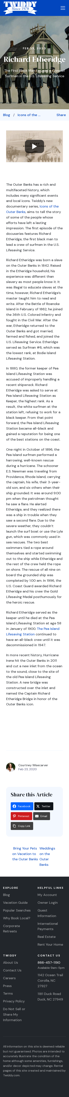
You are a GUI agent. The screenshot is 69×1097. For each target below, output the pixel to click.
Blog (6, 115)
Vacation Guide (15, 902)
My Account (47, 895)
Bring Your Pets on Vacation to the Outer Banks (25, 854)
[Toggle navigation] (63, 8)
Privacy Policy (14, 1001)
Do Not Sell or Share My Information (14, 1014)
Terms (8, 993)
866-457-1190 (49, 962)
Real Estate (47, 936)
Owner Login (48, 902)
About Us (10, 962)
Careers (9, 978)
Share (61, 115)
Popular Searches (17, 910)
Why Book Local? (16, 918)
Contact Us (12, 970)
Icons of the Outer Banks (30, 115)
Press (7, 986)
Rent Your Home (50, 944)
